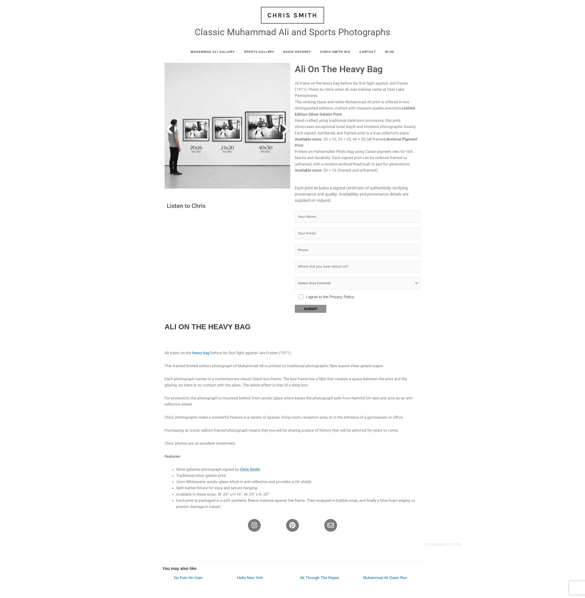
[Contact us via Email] (330, 525)
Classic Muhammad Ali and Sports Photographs (292, 32)
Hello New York (250, 578)
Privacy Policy (135, 544)
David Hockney (297, 51)
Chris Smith (250, 469)
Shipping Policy (164, 544)
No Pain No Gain (188, 578)
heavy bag (201, 353)
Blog (389, 51)
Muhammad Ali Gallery (213, 51)
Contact (367, 51)
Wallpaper (315, 544)
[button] (171, 129)
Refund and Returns (197, 544)
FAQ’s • (300, 544)
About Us (266, 544)
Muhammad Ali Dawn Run (385, 578)
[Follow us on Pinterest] (292, 525)
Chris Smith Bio (335, 51)
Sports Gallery (259, 51)
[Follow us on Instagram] (254, 525)
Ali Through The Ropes (319, 578)
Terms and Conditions (236, 544)
